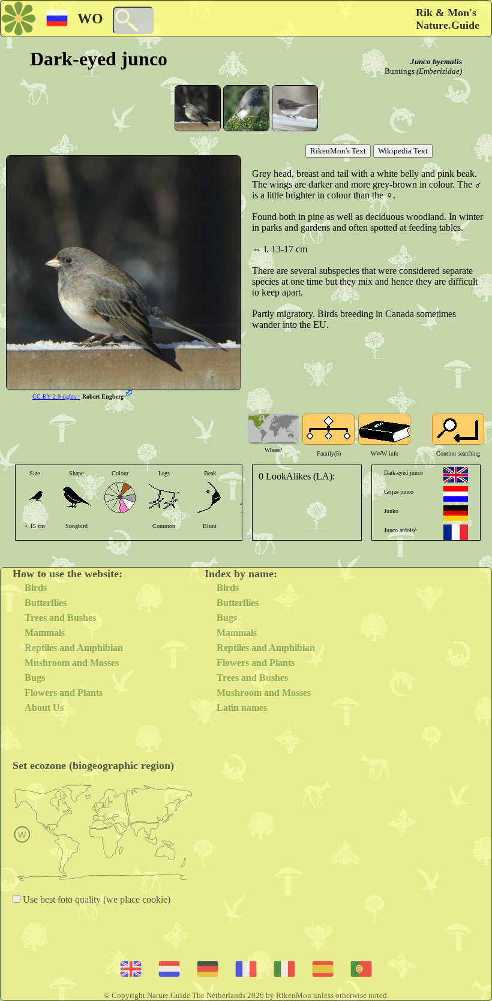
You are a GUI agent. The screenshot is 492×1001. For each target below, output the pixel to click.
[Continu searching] (458, 429)
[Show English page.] (455, 475)
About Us (44, 707)
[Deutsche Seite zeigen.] (455, 513)
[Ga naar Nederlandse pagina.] (455, 494)
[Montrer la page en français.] (455, 532)
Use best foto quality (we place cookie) (95, 899)
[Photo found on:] (130, 394)
